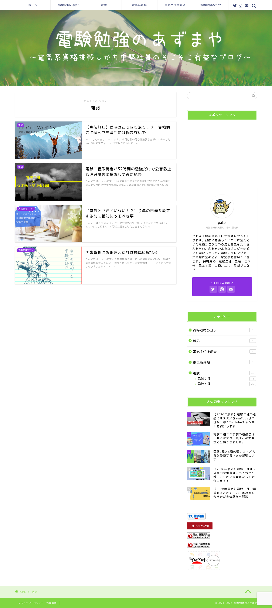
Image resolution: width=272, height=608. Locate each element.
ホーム (32, 5)
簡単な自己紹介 (68, 5)
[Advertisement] (222, 149)
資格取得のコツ (210, 5)
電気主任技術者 (175, 5)
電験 (104, 5)
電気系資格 (139, 5)
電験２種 (226, 379)
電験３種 (226, 384)
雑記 (223, 341)
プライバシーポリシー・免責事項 (37, 603)
